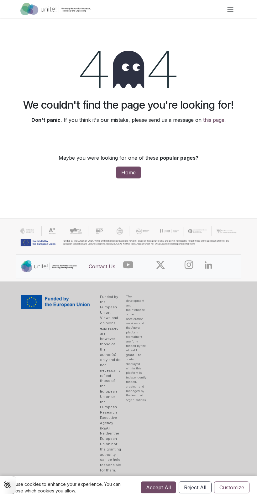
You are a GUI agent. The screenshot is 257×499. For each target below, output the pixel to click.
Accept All (158, 487)
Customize (231, 487)
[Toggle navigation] (230, 9)
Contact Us (102, 266)
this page (213, 120)
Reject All (195, 487)
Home (128, 172)
